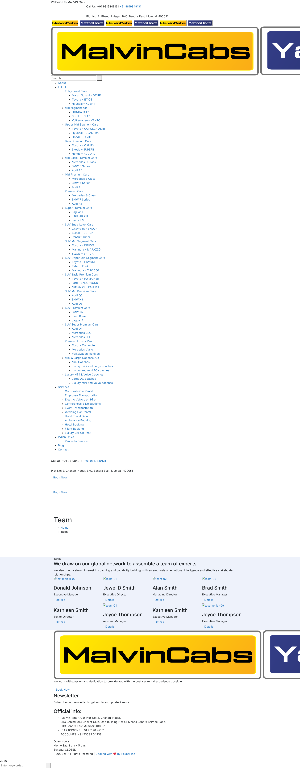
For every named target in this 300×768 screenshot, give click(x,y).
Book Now (60, 477)
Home (64, 527)
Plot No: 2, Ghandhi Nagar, (103, 16)
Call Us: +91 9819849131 (102, 6)
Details (60, 600)
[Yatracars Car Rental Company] (78, 22)
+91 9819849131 (130, 6)
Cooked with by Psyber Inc (115, 754)
